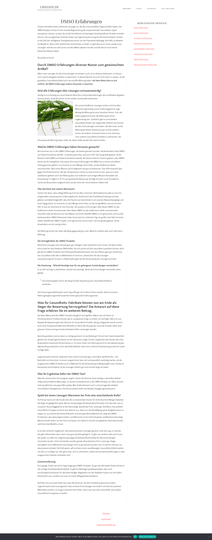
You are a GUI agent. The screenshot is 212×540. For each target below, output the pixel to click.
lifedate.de (49, 7)
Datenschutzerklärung (106, 525)
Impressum (106, 519)
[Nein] (209, 537)
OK (135, 536)
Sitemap (106, 513)
